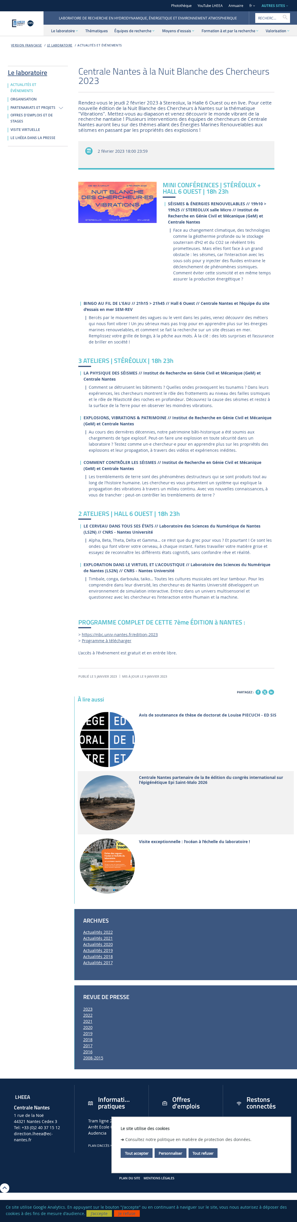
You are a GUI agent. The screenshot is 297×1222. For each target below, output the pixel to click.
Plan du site (129, 1178)
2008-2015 (93, 1058)
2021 (88, 1021)
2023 (88, 1009)
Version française (26, 45)
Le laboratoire (60, 45)
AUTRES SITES (273, 5)
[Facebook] (258, 692)
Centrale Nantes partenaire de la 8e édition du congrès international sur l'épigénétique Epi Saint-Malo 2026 (211, 780)
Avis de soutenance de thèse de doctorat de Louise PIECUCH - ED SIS (207, 715)
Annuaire (236, 5)
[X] (264, 691)
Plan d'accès (98, 1146)
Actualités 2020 (98, 944)
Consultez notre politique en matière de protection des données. (188, 1139)
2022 (88, 1015)
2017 (88, 1045)
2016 (88, 1051)
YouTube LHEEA (210, 5)
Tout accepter (136, 1153)
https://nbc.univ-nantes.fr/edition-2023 (120, 634)
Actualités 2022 (98, 932)
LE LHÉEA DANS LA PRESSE (32, 138)
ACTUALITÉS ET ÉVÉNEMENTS (99, 45)
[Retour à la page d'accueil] (22, 23)
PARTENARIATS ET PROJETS (32, 107)
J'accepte (99, 1213)
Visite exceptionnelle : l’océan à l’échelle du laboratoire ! (194, 841)
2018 (88, 1039)
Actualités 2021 (98, 938)
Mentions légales (159, 1178)
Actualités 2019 (98, 950)
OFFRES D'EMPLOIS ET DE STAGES (31, 118)
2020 (88, 1027)
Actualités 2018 (98, 956)
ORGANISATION (23, 99)
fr (250, 5)
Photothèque (181, 5)
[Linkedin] (271, 692)
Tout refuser (203, 1153)
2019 (88, 1033)
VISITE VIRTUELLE (25, 129)
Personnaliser (170, 1153)
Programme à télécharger (106, 640)
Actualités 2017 (98, 962)
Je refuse (126, 1213)
